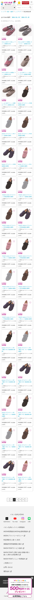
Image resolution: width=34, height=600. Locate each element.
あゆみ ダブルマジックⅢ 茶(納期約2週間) (25, 134)
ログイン (19, 4)
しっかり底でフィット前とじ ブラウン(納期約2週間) (25, 73)
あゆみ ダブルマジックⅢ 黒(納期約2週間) (25, 104)
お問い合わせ (8, 567)
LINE (29, 522)
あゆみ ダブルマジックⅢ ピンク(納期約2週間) (25, 165)
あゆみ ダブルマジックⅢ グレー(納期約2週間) (9, 134)
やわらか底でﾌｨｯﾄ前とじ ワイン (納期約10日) (9, 42)
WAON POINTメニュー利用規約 (14, 559)
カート (14, 4)
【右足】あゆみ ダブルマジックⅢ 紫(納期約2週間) (25, 226)
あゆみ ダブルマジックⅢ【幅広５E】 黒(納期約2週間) (8, 349)
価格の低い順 (16, 17)
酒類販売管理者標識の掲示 (12, 544)
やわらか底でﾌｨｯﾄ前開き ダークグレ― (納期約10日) (25, 42)
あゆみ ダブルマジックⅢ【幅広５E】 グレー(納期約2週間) (25, 349)
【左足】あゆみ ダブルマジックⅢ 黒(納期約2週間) (25, 256)
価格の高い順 (25, 17)
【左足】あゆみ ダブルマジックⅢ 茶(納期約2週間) (25, 287)
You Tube (15, 522)
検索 (30, 7)
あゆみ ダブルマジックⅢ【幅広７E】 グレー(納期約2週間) (9, 446)
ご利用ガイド (8, 563)
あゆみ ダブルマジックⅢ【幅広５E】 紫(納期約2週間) (24, 381)
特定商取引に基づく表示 (11, 540)
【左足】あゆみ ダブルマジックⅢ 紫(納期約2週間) (9, 318)
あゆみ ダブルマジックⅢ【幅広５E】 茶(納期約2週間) (8, 381)
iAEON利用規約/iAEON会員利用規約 (15, 531)
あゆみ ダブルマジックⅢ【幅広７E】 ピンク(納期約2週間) (25, 479)
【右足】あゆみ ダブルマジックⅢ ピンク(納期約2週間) (9, 256)
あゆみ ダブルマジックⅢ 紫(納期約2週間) (9, 165)
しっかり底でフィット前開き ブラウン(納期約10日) (8, 104)
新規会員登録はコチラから (25, 3)
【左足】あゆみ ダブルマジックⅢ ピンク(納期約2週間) (25, 318)
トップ (3, 11)
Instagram (23, 522)
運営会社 (6, 571)
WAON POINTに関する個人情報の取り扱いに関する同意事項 (16, 553)
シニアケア (18, 11)
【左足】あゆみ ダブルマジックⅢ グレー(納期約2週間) (9, 287)
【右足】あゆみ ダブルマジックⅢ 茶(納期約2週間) (9, 226)
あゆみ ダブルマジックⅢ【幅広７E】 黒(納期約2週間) (24, 414)
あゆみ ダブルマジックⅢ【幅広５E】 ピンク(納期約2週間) (9, 414)
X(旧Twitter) (6, 522)
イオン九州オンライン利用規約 (14, 527)
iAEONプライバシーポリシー (13, 535)
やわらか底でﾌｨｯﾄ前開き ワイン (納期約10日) (9, 73)
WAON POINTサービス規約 (12, 548)
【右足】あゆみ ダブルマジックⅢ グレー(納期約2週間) (25, 195)
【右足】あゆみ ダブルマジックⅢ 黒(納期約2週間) (9, 195)
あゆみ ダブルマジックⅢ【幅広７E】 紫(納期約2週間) (8, 479)
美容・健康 (10, 11)
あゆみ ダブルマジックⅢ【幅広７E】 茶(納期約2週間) (24, 446)
